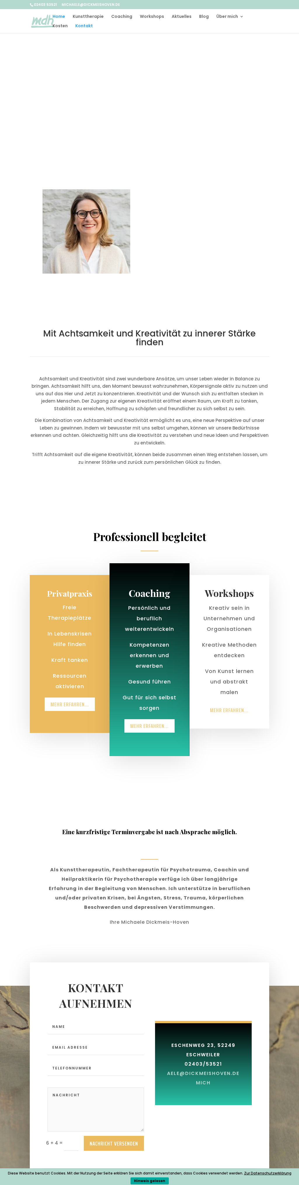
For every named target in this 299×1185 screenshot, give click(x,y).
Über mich (227, 16)
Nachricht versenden (114, 1143)
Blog (204, 16)
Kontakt (84, 26)
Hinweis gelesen (149, 1180)
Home (59, 16)
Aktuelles (182, 16)
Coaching (121, 16)
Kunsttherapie (88, 16)
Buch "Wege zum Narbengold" (219, 71)
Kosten (60, 26)
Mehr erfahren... (70, 704)
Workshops (152, 16)
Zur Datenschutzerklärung (267, 1173)
